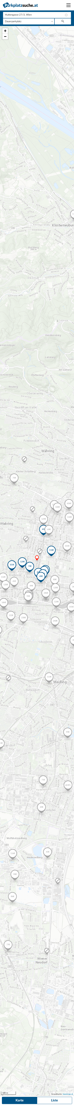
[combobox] (37, 15)
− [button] (5, 36)
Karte (20, 1100)
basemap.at (68, 1094)
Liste (54, 1100)
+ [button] (5, 30)
